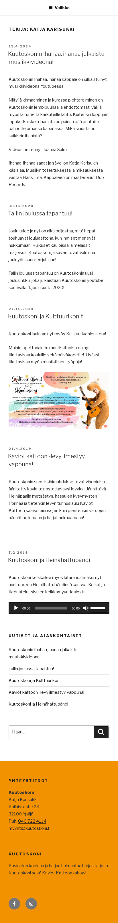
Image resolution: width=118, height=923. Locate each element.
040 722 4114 (32, 821)
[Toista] (16, 608)
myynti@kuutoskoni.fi (29, 828)
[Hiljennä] (86, 608)
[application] (59, 608)
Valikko (62, 7)
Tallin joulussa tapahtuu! (40, 213)
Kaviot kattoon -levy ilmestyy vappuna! (46, 692)
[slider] (99, 607)
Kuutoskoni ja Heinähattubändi (49, 560)
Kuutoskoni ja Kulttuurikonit (45, 316)
